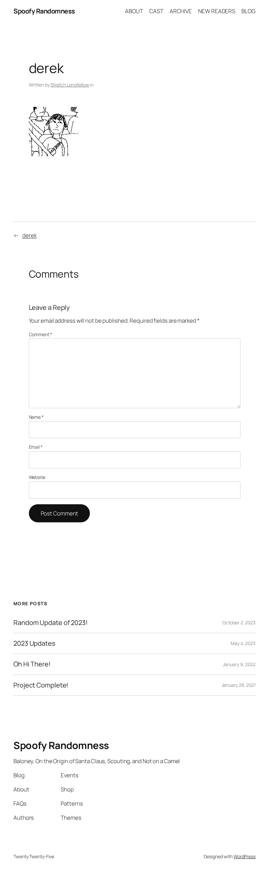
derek (29, 235)
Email (36, 447)
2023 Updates (34, 643)
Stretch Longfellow (70, 85)
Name (36, 417)
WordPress (245, 856)
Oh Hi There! (32, 664)
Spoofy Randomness (44, 11)
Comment (40, 334)
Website (37, 477)
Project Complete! (40, 685)
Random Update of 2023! (50, 622)
